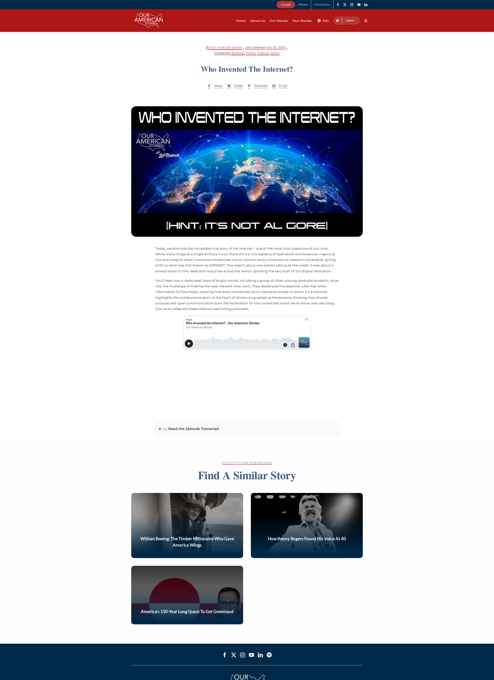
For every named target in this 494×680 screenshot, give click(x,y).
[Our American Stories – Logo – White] (148, 11)
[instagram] (351, 4)
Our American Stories (226, 47)
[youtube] (358, 4)
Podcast (263, 53)
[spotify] (269, 654)
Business (238, 53)
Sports (275, 53)
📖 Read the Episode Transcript (191, 429)
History (251, 53)
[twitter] (344, 4)
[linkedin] (365, 4)
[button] (366, 21)
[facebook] (337, 4)
